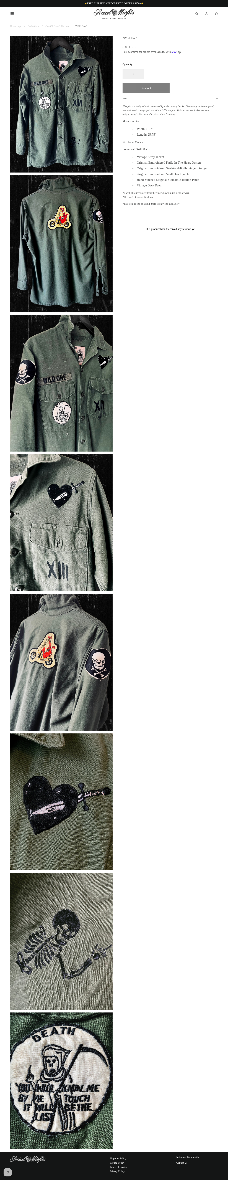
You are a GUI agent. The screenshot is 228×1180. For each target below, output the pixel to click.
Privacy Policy (117, 1171)
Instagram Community (187, 1157)
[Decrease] (126, 74)
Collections (33, 26)
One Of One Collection (57, 26)
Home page (15, 26)
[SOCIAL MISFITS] (114, 13)
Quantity (127, 64)
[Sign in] (206, 13)
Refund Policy (117, 1162)
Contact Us (181, 1162)
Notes (125, 99)
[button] (12, 13)
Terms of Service (118, 1167)
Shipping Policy (118, 1158)
